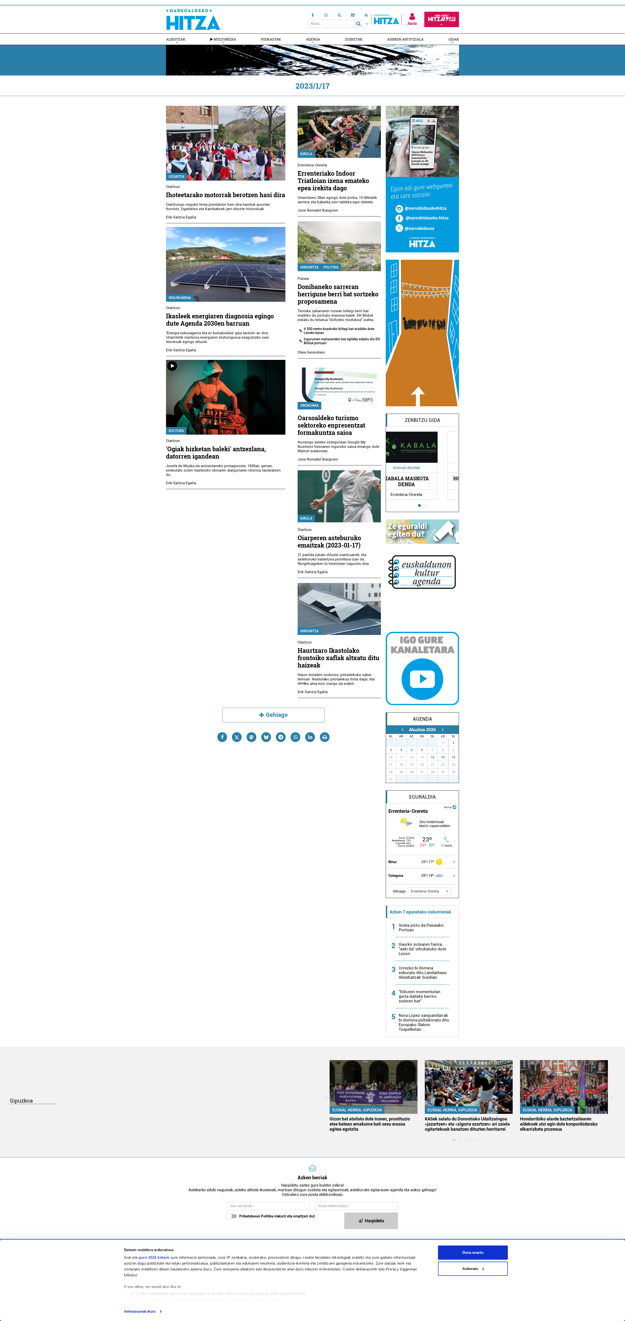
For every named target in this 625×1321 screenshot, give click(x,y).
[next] (442, 730)
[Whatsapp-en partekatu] (295, 737)
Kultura (176, 431)
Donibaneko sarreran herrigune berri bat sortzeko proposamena (338, 294)
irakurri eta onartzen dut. (277, 1216)
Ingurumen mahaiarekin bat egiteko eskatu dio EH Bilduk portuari (342, 341)
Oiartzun (173, 186)
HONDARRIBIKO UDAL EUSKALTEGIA (422, 481)
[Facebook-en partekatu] (222, 737)
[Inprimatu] (325, 737)
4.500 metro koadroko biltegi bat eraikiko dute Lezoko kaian (339, 331)
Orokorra (309, 406)
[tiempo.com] (454, 807)
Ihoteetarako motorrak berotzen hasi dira (225, 195)
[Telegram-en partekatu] (281, 737)
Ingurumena (180, 298)
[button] (429, 891)
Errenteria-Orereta (312, 165)
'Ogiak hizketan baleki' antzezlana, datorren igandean (216, 452)
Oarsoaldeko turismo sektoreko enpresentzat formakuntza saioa (331, 425)
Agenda (313, 39)
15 (443, 757)
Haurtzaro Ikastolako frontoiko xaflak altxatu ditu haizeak (338, 657)
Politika (330, 267)
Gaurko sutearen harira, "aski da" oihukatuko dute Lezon (422, 949)
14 (432, 757)
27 (394, 742)
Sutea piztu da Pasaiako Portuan (421, 927)
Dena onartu (472, 1252)
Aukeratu (470, 1269)
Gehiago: (399, 891)
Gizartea (176, 177)
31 (435, 742)
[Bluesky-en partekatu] (266, 737)
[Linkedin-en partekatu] (310, 737)
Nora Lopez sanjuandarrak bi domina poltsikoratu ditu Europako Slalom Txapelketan (424, 1022)
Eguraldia (422, 797)
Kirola (306, 154)
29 (414, 742)
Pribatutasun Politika (256, 1216)
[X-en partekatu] (237, 737)
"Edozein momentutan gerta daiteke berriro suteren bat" (419, 996)
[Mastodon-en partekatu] (251, 737)
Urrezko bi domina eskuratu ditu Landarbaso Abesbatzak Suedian (423, 973)
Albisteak (175, 39)
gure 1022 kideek (154, 1257)
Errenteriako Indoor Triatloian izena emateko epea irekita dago (333, 180)
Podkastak (271, 39)
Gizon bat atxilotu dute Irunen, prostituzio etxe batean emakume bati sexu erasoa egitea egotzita (370, 1124)
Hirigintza (309, 267)
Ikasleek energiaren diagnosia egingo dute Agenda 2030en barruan (220, 319)
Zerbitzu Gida (422, 420)
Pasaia (303, 278)
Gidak (453, 39)
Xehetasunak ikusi (140, 1311)
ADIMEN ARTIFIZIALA (405, 39)
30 (425, 742)
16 (453, 757)
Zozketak (354, 39)
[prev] (402, 730)
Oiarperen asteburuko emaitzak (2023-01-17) (329, 541)
